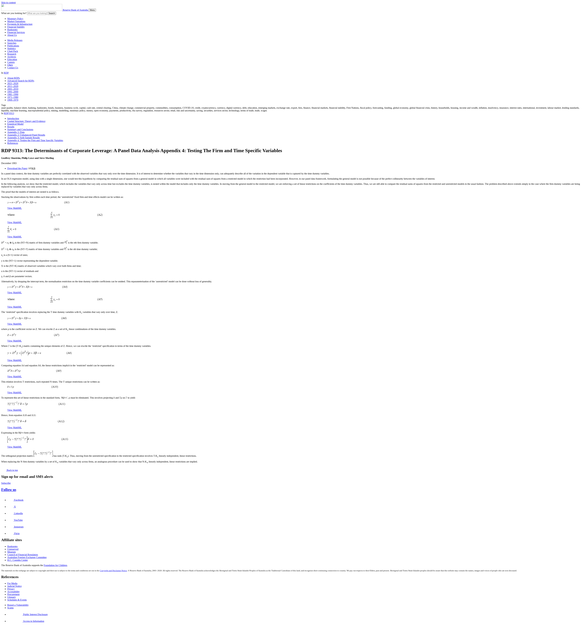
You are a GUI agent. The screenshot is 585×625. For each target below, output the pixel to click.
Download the (17, 168)
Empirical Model (15, 124)
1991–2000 (12, 91)
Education (12, 59)
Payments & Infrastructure (19, 24)
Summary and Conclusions (20, 129)
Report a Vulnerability (18, 605)
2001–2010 (12, 89)
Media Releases (14, 40)
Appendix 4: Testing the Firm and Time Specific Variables (35, 140)
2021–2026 (12, 83)
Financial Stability (16, 27)
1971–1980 (12, 97)
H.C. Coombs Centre (17, 560)
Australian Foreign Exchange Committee (27, 557)
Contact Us (12, 67)
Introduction (13, 118)
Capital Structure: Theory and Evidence (26, 121)
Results (10, 126)
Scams (10, 607)
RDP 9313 (9, 113)
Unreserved (12, 549)
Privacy (11, 589)
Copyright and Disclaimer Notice (113, 570)
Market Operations (16, 21)
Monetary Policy (15, 18)
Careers (11, 62)
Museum (11, 552)
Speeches (11, 43)
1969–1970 (12, 100)
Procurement (13, 594)
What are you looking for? (14, 13)
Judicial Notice (14, 586)
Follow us (8, 490)
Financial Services (16, 32)
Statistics (11, 48)
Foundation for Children (55, 565)
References (12, 143)
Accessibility (13, 591)
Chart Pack (12, 51)
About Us (12, 35)
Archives (11, 56)
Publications (13, 45)
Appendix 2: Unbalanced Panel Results (26, 135)
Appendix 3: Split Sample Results (23, 137)
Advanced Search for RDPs (20, 80)
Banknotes (12, 29)
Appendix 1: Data (16, 132)
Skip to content (8, 2)
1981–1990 (12, 94)
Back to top (12, 470)
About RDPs (13, 78)
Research (11, 54)
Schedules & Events (17, 600)
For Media (12, 583)
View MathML (14, 208)
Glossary (11, 597)
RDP (6, 73)
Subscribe (6, 483)
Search (52, 13)
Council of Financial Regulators (22, 554)
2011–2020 (12, 86)
